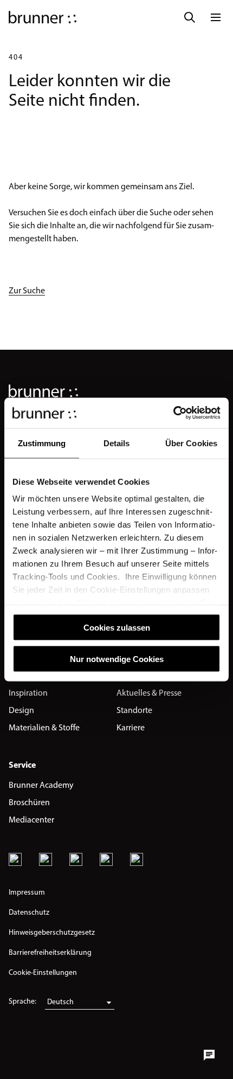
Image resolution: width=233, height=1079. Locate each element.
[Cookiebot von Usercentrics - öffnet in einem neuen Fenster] (173, 413)
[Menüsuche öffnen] (189, 17)
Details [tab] (116, 442)
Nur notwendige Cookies (117, 659)
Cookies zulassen (116, 627)
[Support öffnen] (209, 1055)
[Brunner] (42, 17)
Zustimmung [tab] (42, 442)
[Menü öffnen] (215, 17)
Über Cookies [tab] (191, 442)
